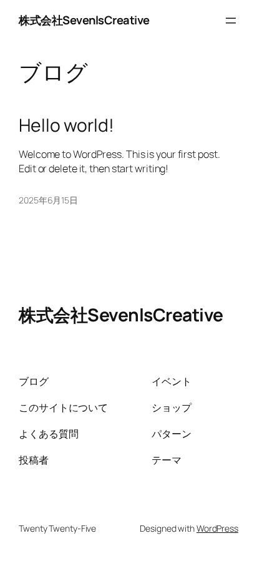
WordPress (217, 528)
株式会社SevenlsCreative (84, 20)
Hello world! (66, 125)
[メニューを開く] (230, 20)
